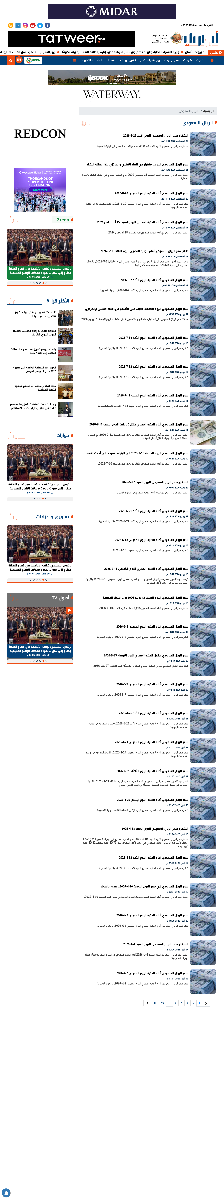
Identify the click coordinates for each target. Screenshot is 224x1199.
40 (162, 1003)
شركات (187, 60)
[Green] (33, 60)
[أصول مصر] (201, 39)
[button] (46, 283)
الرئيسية (208, 111)
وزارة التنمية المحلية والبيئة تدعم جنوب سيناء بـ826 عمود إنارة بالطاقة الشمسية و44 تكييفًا (156, 52)
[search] (11, 60)
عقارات (200, 60)
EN (19, 59)
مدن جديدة (171, 60)
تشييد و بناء (128, 60)
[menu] (75, 60)
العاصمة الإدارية (92, 60)
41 (154, 1003)
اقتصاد (111, 60)
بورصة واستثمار (150, 60)
